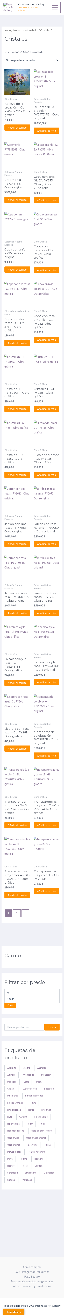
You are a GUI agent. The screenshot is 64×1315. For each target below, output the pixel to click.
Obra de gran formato (42, 1130)
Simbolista (49, 1172)
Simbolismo (31, 1172)
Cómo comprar (32, 1267)
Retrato (11, 1165)
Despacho (49, 1088)
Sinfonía (11, 1179)
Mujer (42, 1123)
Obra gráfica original (36, 1137)
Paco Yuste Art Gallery (31, 4)
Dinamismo (12, 1095)
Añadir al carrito (17, 127)
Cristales (11, 1088)
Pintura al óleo (14, 1151)
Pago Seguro (32, 1276)
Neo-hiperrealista (15, 1130)
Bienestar (46, 1074)
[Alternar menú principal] (55, 7)
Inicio (7, 30)
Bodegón (12, 1081)
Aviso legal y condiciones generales (32, 1281)
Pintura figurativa (37, 1151)
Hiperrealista (13, 1123)
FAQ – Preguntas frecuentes (32, 1272)
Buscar (52, 1027)
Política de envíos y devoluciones (32, 1286)
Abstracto (11, 1067)
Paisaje (48, 1144)
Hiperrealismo (41, 1116)
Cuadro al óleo (30, 1088)
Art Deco (11, 1074)
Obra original (13, 1144)
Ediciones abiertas (34, 1095)
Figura (33, 1102)
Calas (26, 1081)
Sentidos (39, 1165)
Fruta (9, 1116)
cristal (38, 1081)
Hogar (30, 1123)
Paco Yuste (32, 1144)
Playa (10, 1158)
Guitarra (23, 1116)
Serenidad (12, 1172)
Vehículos (27, 1179)
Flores (31, 1109)
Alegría (27, 1067)
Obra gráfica (13, 1137)
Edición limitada (15, 1102)
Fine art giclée (14, 1109)
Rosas (24, 1165)
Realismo (39, 1158)
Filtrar (10, 1005)
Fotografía (46, 1109)
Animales (41, 1067)
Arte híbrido (28, 1074)
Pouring (23, 1158)
